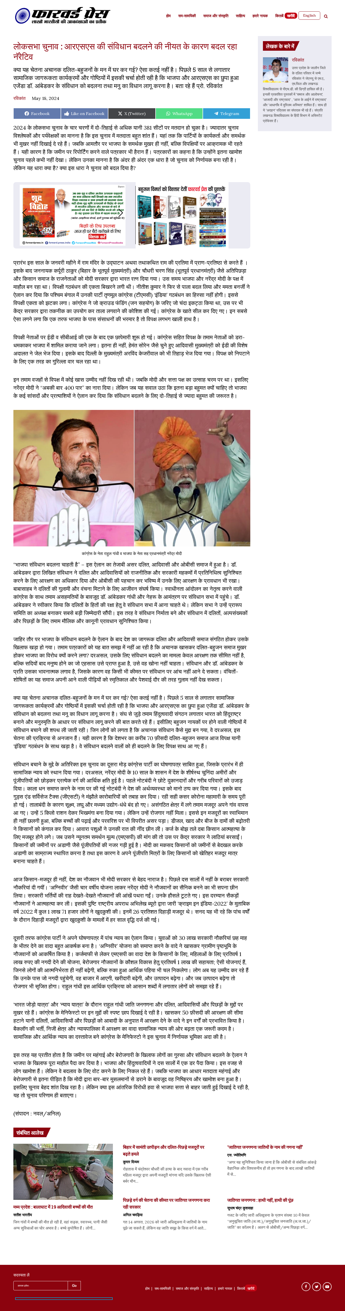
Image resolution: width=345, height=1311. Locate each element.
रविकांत (19, 98)
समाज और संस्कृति (215, 16)
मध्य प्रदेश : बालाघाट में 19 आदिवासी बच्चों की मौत (53, 1207)
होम (168, 16)
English (309, 15)
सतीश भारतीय (22, 1214)
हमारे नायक (260, 16)
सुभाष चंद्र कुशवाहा (240, 1207)
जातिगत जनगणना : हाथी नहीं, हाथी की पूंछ (260, 1200)
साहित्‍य (240, 16)
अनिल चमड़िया (132, 1214)
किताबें (279, 16)
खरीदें (291, 16)
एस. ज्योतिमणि (236, 1154)
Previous (19, 213)
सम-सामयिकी (187, 16)
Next (126, 213)
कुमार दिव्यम (131, 1161)
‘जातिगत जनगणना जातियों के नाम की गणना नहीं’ (265, 1147)
